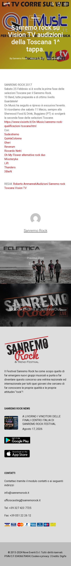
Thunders (10, 167)
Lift (6, 163)
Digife (63, 556)
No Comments (54, 58)
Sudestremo (11, 134)
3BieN (8, 171)
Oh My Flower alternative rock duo (24, 155)
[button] (66, 4)
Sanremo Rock (20, 58)
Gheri (7, 142)
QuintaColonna (13, 138)
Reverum (9, 146)
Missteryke (11, 159)
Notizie (35, 18)
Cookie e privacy (40, 556)
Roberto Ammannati (25, 184)
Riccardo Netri (12, 150)
